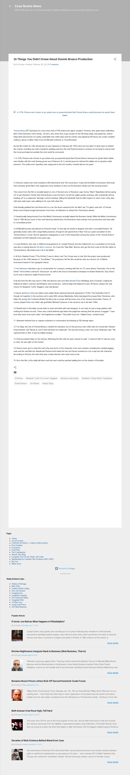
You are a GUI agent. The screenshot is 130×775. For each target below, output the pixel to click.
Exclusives (16, 548)
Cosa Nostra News (28, 6)
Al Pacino (19, 378)
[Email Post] (15, 373)
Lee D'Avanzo (17, 541)
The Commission (18, 552)
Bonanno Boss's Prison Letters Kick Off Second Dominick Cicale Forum (49, 681)
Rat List (15, 561)
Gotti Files (16, 550)
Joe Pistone (34, 383)
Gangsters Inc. (17, 593)
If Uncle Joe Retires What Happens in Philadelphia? (38, 621)
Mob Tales (16, 586)
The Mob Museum (19, 607)
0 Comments (53, 64)
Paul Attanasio (21, 268)
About (14, 538)
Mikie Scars (16, 564)
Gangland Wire (18, 600)
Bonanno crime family (70, 378)
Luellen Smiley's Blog (20, 588)
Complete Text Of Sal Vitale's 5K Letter (28, 557)
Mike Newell (70, 281)
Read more (112, 643)
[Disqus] (65, 421)
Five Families (17, 545)
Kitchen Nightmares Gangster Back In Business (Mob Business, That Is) (49, 651)
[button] (114, 60)
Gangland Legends (19, 595)
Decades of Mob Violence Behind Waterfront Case (38, 740)
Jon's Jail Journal (18, 591)
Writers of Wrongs (19, 584)
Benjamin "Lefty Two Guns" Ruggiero (41, 378)
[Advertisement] (65, 34)
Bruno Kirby (30, 293)
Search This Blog (19, 554)
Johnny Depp (47, 383)
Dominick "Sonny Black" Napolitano (97, 378)
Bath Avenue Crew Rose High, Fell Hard (32, 710)
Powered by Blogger (66, 568)
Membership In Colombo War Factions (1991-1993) (32, 559)
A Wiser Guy (17, 602)
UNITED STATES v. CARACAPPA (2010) (30, 543)
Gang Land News (19, 604)
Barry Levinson (46, 247)
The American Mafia (20, 598)
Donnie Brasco (20, 131)
